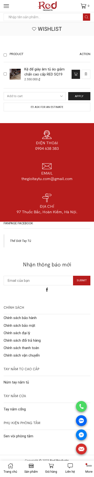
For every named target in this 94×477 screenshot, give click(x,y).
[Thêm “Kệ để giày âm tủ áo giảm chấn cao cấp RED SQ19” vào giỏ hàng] (76, 74)
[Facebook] (47, 290)
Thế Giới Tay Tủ (20, 241)
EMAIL (47, 173)
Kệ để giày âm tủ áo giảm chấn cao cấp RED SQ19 (44, 71)
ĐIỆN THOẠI (47, 142)
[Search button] (86, 17)
